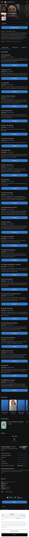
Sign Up (14, 502)
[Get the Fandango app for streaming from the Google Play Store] (18, 497)
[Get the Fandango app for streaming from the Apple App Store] (10, 497)
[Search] (27, 2)
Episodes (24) (5, 47)
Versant (11, 513)
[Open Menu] (2, 2)
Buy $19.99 (16, 27)
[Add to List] (27, 16)
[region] (14, 523)
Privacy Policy (23, 515)
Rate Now (14, 441)
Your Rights (17, 518)
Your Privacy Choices (14, 531)
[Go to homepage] (9, 2)
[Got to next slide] (27, 407)
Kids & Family (13, 482)
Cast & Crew (15, 47)
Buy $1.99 (14, 65)
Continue (14, 534)
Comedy (7, 482)
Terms (2, 515)
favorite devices (16, 41)
